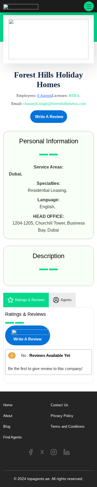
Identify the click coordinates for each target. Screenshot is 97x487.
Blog (6, 426)
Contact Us (59, 405)
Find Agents (12, 437)
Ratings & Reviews (30, 300)
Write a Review (48, 116)
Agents (66, 300)
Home (7, 405)
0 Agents (44, 95)
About (7, 416)
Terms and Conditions (68, 426)
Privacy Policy (62, 416)
